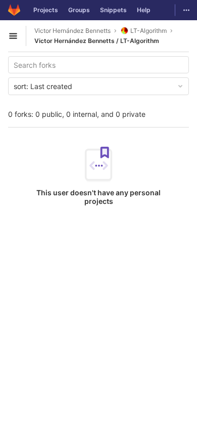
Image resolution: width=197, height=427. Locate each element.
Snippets (113, 10)
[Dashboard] (14, 10)
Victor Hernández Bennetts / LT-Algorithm (96, 41)
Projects (45, 10)
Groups (79, 10)
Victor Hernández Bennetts (72, 30)
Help (144, 10)
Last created (43, 86)
